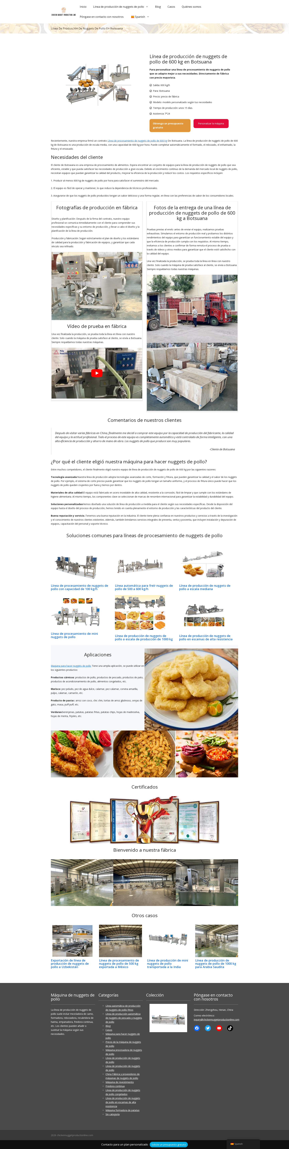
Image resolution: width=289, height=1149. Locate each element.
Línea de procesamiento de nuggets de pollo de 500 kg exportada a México (119, 963)
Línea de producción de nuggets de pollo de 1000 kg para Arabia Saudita (215, 963)
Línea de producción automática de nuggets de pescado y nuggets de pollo (124, 1017)
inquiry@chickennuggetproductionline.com (216, 1019)
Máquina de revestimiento (120, 1082)
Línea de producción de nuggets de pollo (118, 7)
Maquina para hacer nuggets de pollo (71, 665)
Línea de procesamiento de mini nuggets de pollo (74, 635)
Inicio (83, 7)
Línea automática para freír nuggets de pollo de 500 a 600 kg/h (144, 587)
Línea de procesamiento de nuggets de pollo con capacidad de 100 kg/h (79, 587)
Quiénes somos (191, 7)
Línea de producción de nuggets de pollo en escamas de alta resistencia (206, 637)
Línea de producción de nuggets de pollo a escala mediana (204, 587)
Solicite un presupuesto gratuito (169, 1144)
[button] (154, 1018)
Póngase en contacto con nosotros (102, 17)
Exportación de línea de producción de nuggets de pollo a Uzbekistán (70, 963)
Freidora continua (115, 1086)
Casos (171, 7)
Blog (158, 7)
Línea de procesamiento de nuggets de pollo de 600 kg (137, 140)
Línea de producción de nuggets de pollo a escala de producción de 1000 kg (144, 637)
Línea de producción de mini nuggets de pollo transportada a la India (167, 963)
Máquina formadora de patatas (122, 1110)
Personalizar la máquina (211, 123)
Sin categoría (113, 1114)
